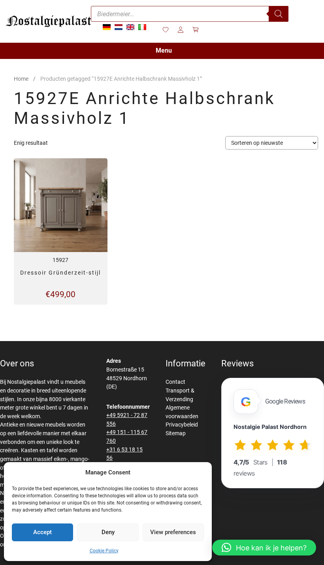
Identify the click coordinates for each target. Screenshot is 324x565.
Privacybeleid (182, 424)
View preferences (173, 532)
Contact (175, 382)
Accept (42, 532)
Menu (164, 50)
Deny (108, 532)
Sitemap (176, 433)
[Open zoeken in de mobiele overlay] (189, 14)
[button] (264, 548)
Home (21, 79)
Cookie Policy (104, 551)
